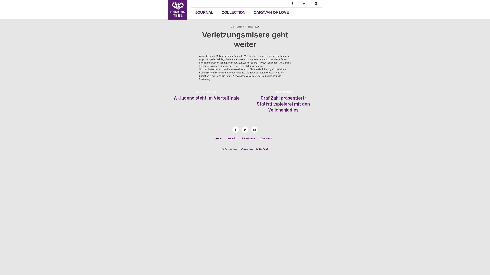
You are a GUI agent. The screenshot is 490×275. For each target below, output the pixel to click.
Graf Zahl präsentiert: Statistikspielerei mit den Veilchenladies (283, 104)
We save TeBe (247, 149)
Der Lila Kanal (262, 149)
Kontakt (232, 138)
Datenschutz (267, 138)
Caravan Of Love (271, 12)
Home (219, 138)
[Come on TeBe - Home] (177, 10)
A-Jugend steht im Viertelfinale (207, 98)
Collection (234, 12)
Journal (204, 12)
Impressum (248, 138)
